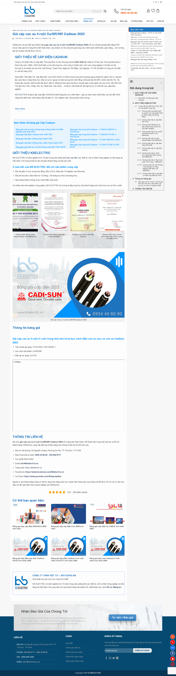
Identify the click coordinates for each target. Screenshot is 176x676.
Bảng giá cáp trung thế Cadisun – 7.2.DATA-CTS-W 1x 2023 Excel (93, 135)
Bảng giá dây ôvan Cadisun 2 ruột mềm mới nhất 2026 (105, 559)
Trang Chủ (26, 21)
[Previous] (9, 215)
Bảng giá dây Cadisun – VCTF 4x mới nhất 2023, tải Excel (146, 34)
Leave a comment (41, 38)
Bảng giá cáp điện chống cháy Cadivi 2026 (34, 139)
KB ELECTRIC (21, 95)
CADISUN (57, 30)
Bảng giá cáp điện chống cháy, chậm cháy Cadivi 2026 (39, 143)
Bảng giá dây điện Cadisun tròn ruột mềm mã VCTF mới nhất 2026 (67, 559)
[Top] (172, 664)
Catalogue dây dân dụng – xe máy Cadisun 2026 (146, 69)
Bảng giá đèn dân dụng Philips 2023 (144, 59)
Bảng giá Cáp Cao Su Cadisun (25, 30)
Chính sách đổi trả (73, 648)
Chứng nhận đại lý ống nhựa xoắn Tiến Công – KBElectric (29, 235)
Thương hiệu (71, 21)
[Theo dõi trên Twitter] (113, 658)
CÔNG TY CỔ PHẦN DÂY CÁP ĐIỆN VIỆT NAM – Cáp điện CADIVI (146, 52)
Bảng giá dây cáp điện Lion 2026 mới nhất (67, 527)
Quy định (69, 643)
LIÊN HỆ (160, 21)
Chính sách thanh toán (75, 661)
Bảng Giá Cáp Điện (45, 30)
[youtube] (172, 659)
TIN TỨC (150, 21)
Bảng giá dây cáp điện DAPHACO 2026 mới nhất (29, 527)
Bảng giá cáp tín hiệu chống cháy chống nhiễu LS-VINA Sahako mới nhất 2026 (39, 130)
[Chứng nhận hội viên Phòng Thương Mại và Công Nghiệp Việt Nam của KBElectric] (58, 230)
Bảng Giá (87, 21)
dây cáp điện (72, 158)
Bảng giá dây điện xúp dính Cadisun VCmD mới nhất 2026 (28, 559)
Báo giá (123, 21)
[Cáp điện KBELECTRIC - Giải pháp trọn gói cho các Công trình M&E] (30, 11)
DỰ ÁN (113, 21)
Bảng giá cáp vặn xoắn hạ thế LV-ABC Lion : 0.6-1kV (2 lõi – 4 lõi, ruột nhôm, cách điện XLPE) (147, 43)
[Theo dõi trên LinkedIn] (117, 658)
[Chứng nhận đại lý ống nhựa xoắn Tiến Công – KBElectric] (29, 230)
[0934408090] (172, 637)
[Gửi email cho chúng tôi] (156, 2)
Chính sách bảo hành (74, 652)
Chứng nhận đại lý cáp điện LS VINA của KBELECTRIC (87, 235)
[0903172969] (172, 648)
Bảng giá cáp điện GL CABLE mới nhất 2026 (107, 527)
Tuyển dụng (137, 21)
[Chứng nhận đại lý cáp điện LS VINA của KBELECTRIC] (87, 230)
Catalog (101, 21)
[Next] (127, 215)
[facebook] (172, 653)
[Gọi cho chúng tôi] (158, 2)
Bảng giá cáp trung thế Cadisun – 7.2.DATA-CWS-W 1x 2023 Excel (93, 130)
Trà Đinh (18, 38)
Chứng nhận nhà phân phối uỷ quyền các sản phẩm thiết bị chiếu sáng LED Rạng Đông (116, 237)
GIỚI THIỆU (40, 21)
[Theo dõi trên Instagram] (110, 658)
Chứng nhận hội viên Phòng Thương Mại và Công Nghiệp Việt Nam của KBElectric (58, 237)
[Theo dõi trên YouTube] (161, 2)
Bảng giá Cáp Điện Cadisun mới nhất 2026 (34, 134)
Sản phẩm (55, 21)
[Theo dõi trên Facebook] (153, 2)
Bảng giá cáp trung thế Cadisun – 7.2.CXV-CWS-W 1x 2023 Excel (94, 141)
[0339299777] (172, 642)
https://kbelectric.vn (33, 468)
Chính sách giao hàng (74, 657)
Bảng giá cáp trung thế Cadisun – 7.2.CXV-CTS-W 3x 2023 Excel (94, 146)
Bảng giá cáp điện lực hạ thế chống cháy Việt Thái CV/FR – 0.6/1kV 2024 (40, 148)
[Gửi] (105, 11)
